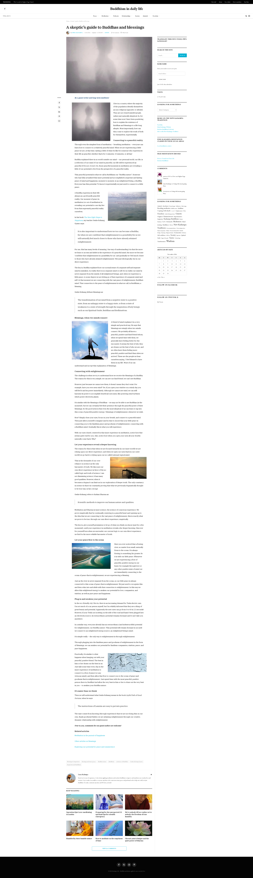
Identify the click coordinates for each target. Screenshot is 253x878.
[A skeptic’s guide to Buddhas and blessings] (109, 65)
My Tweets (160, 302)
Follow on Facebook (167, 285)
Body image (184, 206)
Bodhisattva (178, 206)
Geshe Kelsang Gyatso (136, 761)
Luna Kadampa (77, 32)
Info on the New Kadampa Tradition (167, 131)
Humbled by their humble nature (79, 839)
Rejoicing (163, 232)
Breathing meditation (163, 208)
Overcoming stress (180, 228)
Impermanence (178, 216)
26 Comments (116, 32)
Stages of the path (164, 238)
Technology (177, 238)
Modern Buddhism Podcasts (165, 129)
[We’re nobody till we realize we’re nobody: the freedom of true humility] (138, 802)
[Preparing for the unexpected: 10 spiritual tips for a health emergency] (109, 802)
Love (164, 222)
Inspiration (160, 219)
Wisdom (170, 241)
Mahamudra (169, 222)
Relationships (126, 16)
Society (137, 16)
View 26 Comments (109, 848)
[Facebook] (59, 103)
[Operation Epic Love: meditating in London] (79, 802)
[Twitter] (59, 107)
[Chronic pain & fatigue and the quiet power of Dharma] (138, 828)
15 (163, 267)
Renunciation (177, 233)
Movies (171, 225)
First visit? (213, 2)
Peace (95, 16)
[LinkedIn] (59, 112)
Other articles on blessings (85, 741)
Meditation (105, 16)
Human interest (168, 216)
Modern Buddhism (162, 161)
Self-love (168, 235)
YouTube (246, 2)
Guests (107, 32)
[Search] (246, 16)
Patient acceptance (161, 230)
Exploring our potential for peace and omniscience (95, 747)
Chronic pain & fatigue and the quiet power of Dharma (137, 840)
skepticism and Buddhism (74, 765)
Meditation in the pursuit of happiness (90, 735)
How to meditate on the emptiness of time (109, 840)
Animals (145, 16)
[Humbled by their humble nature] (79, 828)
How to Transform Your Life (165, 158)
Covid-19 (173, 211)
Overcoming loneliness (171, 228)
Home (67, 21)
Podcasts (116, 16)
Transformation (161, 241)
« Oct (158, 277)
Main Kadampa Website (164, 127)
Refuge (159, 232)
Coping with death (163, 211)
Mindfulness (165, 225)
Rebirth (181, 230)
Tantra (171, 238)
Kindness (159, 222)
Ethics (184, 211)
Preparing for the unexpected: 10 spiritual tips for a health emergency (109, 814)
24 (172, 270)
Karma (181, 219)
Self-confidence (161, 235)
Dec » (163, 277)
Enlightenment (179, 211)
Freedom (155, 16)
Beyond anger (172, 206)
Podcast (167, 230)
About (220, 2)
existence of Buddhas (122, 761)
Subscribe (162, 79)
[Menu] (249, 16)
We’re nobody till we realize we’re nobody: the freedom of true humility (138, 814)
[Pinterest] (59, 116)
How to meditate (237, 2)
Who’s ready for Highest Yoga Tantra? (24, 2)
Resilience (184, 232)
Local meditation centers (164, 146)
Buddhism (111, 761)
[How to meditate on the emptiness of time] (109, 828)
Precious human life (174, 230)
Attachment (165, 206)
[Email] (59, 121)
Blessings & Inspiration (73, 761)
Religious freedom (169, 232)
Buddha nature (102, 761)
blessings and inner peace (89, 761)
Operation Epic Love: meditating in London (79, 813)
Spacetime (178, 235)
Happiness (160, 216)
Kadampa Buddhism (171, 219)
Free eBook (227, 2)
